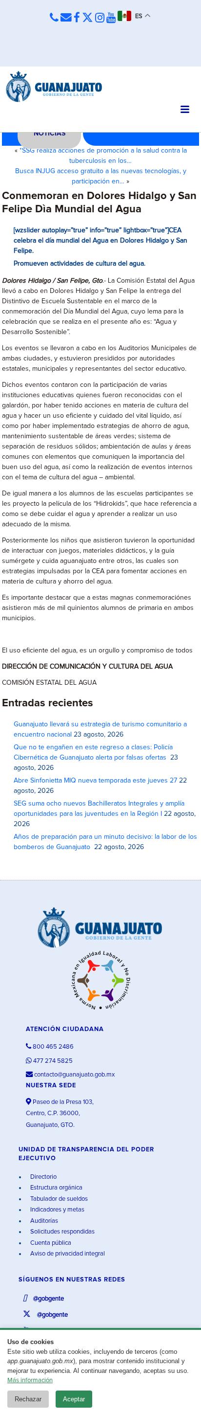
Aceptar (74, 1399)
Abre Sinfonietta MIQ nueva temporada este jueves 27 (95, 780)
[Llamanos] (54, 17)
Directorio (43, 1177)
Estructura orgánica (55, 1188)
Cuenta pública (50, 1243)
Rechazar (28, 1399)
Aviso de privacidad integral (67, 1254)
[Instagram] (99, 18)
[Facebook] (77, 18)
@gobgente (48, 1299)
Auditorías (43, 1221)
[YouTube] (111, 18)
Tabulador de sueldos (58, 1199)
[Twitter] (87, 18)
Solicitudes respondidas (62, 1232)
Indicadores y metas (56, 1210)
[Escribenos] (66, 17)
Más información (30, 1380)
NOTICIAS (49, 133)
